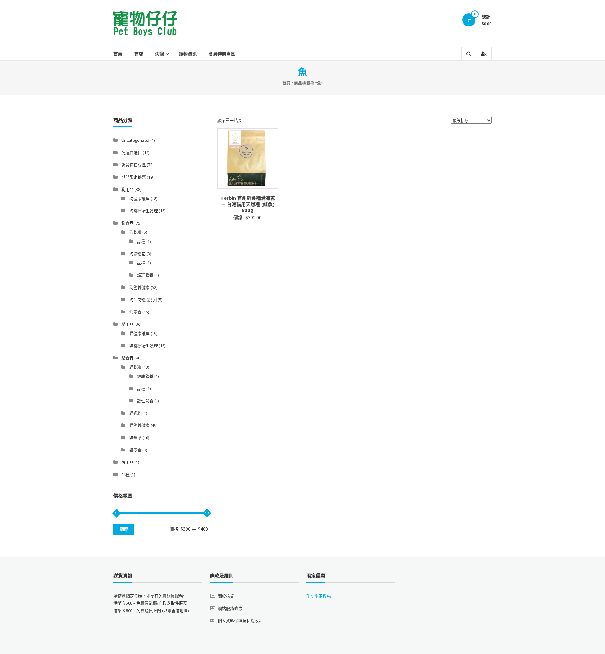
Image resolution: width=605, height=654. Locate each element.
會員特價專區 (222, 54)
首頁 (117, 54)
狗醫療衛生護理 (143, 211)
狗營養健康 (139, 287)
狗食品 (127, 223)
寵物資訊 (188, 54)
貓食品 (127, 358)
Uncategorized (135, 140)
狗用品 (127, 189)
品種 (141, 241)
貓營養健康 (139, 425)
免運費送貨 (131, 152)
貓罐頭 (135, 437)
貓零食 (135, 450)
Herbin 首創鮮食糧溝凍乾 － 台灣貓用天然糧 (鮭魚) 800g (247, 204)
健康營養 (145, 376)
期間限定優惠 (133, 177)
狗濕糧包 (137, 253)
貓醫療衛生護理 (143, 345)
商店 (138, 54)
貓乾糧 (135, 367)
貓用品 (127, 324)
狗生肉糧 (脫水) (143, 299)
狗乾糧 (135, 232)
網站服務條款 (230, 608)
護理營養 (145, 275)
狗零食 (135, 312)
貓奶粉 (135, 413)
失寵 (159, 54)
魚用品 (127, 462)
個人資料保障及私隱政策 (240, 620)
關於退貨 (226, 596)
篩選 (124, 529)
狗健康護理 (139, 198)
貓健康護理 (139, 333)
